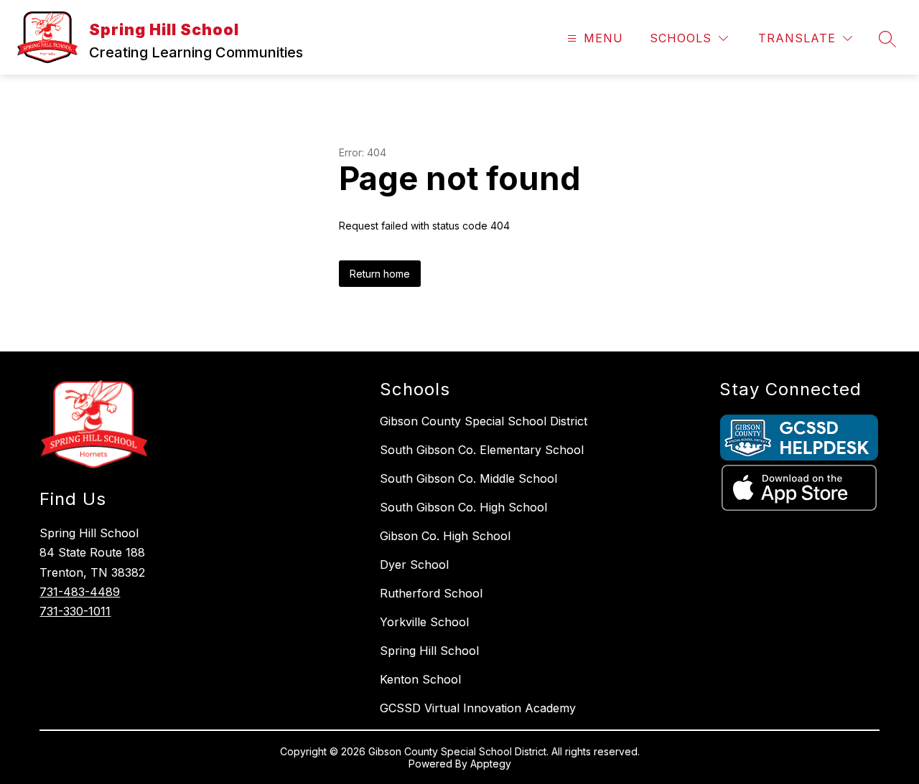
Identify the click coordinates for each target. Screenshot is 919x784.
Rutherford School (431, 593)
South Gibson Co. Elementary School (482, 450)
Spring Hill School (429, 650)
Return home (380, 274)
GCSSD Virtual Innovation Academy (478, 708)
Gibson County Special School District (483, 421)
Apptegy (490, 763)
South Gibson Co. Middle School (468, 478)
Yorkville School (424, 622)
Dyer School (414, 564)
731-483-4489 (79, 592)
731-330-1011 (75, 611)
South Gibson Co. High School (463, 507)
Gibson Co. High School (445, 536)
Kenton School (420, 679)
